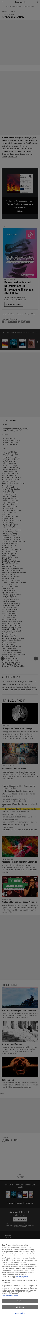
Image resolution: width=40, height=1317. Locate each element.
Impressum (25, 1277)
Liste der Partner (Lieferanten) (10, 1295)
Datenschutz (18, 1277)
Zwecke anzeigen (20, 1313)
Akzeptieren (20, 1301)
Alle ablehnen (20, 1307)
